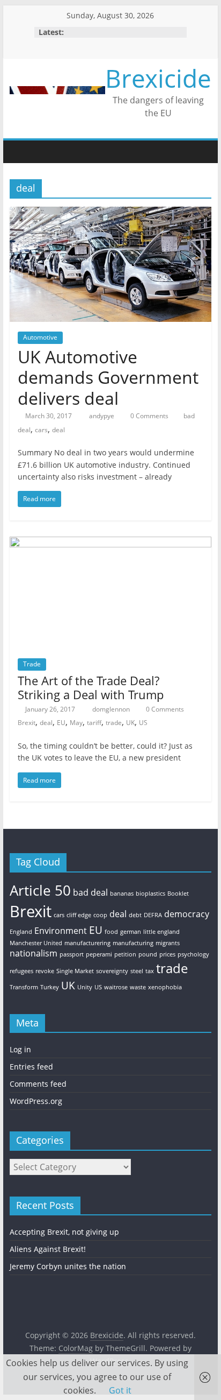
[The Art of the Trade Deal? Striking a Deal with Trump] (110, 543)
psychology (193, 954)
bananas (122, 893)
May (76, 722)
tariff (94, 722)
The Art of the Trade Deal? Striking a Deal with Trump (91, 687)
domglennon (111, 709)
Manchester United (36, 943)
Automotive (40, 337)
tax (149, 971)
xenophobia (165, 987)
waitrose (116, 987)
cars (41, 429)
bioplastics (150, 893)
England (21, 931)
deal (58, 429)
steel (136, 971)
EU (61, 722)
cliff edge (79, 915)
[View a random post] (200, 151)
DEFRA (153, 915)
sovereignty (112, 971)
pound (147, 954)
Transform (24, 987)
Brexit (26, 722)
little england (161, 931)
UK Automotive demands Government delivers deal (108, 377)
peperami (99, 954)
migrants (168, 943)
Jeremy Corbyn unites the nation (68, 1266)
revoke (44, 971)
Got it (120, 1390)
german (130, 931)
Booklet (178, 893)
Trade (32, 664)
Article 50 (40, 890)
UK (130, 722)
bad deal (90, 892)
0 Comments (148, 415)
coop (100, 915)
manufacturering (87, 943)
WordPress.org (36, 1101)
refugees (21, 971)
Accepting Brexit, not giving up (64, 1232)
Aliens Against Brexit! (48, 1249)
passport (72, 954)
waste (138, 987)
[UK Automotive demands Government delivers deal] (110, 213)
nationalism (33, 953)
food (111, 931)
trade (114, 722)
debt (135, 915)
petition (125, 954)
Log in (20, 1049)
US (143, 722)
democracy (186, 914)
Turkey (49, 987)
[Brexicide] (20, 151)
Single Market (75, 971)
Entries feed (31, 1066)
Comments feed (38, 1084)
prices (167, 954)
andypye (102, 415)
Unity (84, 987)
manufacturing (133, 943)
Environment (60, 931)
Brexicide (158, 78)
